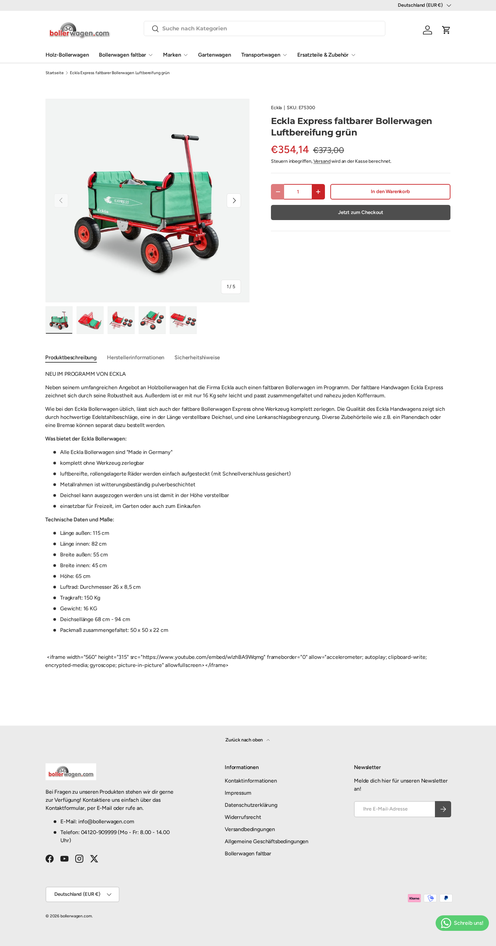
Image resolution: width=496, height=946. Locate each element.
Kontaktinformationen (251, 780)
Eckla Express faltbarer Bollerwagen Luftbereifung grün (119, 73)
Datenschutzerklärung (251, 805)
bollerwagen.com (76, 916)
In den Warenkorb (390, 191)
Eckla (276, 108)
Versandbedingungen (250, 829)
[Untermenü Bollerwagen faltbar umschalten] (150, 55)
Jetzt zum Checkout (360, 212)
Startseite (54, 73)
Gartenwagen (214, 55)
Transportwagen (260, 55)
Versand (322, 161)
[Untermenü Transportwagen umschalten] (285, 55)
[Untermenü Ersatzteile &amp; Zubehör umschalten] (353, 55)
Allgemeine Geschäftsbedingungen (266, 841)
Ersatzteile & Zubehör (323, 55)
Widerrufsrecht (243, 817)
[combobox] (264, 28)
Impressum (238, 793)
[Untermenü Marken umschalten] (186, 55)
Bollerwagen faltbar (122, 55)
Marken (172, 55)
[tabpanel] (248, 526)
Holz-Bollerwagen (67, 55)
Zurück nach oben (244, 740)
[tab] (71, 357)
